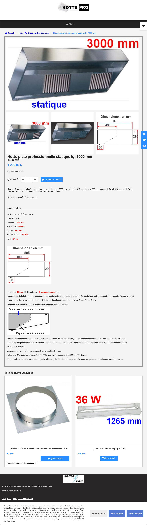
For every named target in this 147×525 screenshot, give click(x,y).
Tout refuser (117, 513)
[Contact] (144, 146)
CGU (9, 499)
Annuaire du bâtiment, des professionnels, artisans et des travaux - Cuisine (27, 486)
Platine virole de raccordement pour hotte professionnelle (38, 449)
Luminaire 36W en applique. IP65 (110, 449)
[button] (134, 133)
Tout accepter (135, 513)
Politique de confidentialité (23, 499)
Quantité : (13, 179)
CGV (4, 499)
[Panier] (144, 140)
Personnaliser (99, 513)
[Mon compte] (144, 134)
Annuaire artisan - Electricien (11, 490)
